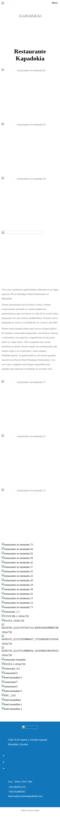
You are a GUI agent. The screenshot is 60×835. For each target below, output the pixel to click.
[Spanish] (46, 4)
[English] (42, 4)
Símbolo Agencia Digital (30, 810)
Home (24, 20)
